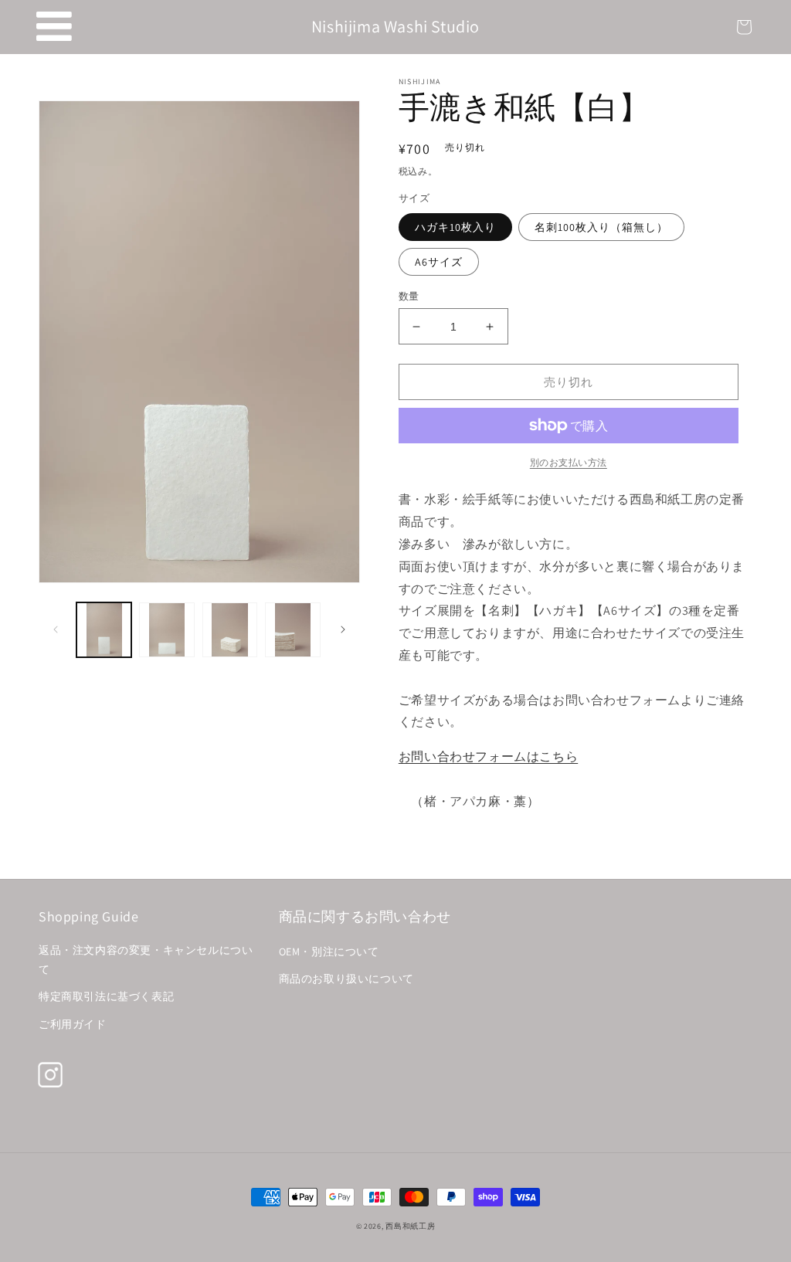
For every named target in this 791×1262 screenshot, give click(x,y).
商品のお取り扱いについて (346, 979)
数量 (409, 296)
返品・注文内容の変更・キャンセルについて (146, 959)
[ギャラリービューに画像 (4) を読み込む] (292, 629)
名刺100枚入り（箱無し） (601, 227)
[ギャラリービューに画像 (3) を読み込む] (229, 629)
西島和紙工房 (410, 1226)
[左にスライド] (56, 629)
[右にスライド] (343, 629)
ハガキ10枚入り (455, 227)
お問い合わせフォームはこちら (488, 756)
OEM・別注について (329, 951)
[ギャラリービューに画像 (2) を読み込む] (166, 629)
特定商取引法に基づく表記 (106, 996)
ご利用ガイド (73, 1024)
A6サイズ (439, 262)
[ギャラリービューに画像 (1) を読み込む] (103, 629)
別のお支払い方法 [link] (568, 462)
